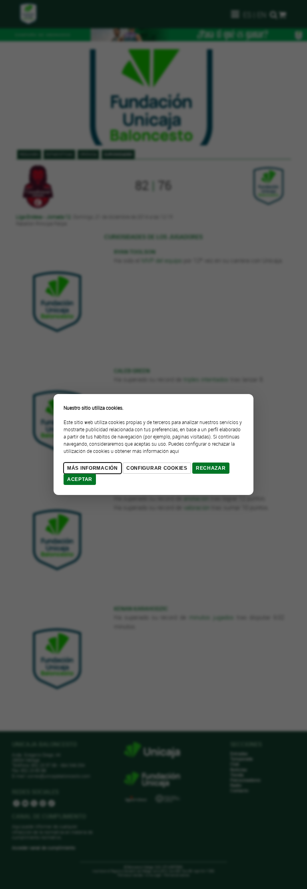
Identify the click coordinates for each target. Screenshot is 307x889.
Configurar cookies (156, 468)
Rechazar (211, 468)
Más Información (92, 468)
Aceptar (79, 479)
